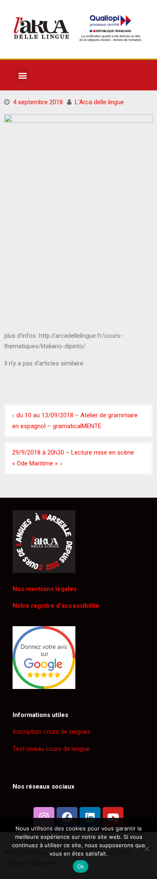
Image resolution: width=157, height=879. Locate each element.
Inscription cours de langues (51, 731)
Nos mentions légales (45, 589)
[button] (22, 75)
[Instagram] (43, 817)
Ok (81, 866)
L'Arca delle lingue (99, 102)
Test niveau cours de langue (51, 749)
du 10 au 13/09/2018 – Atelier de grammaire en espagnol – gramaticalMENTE (75, 420)
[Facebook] (67, 817)
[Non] (146, 848)
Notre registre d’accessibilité (56, 605)
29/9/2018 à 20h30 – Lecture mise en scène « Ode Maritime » (73, 458)
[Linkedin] (90, 817)
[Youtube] (113, 817)
